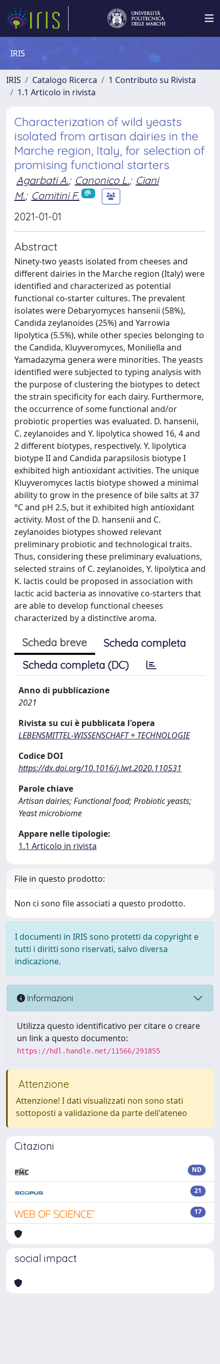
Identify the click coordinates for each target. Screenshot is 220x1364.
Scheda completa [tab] (145, 642)
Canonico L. (102, 180)
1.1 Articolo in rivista (56, 92)
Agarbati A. (42, 180)
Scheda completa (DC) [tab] (76, 664)
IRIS (13, 80)
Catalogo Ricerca (64, 80)
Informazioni (49, 998)
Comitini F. (55, 195)
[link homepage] (37, 18)
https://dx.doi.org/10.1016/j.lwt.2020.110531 (100, 768)
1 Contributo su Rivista (152, 80)
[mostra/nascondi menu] (209, 18)
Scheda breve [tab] (55, 642)
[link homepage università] (136, 18)
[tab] (151, 665)
